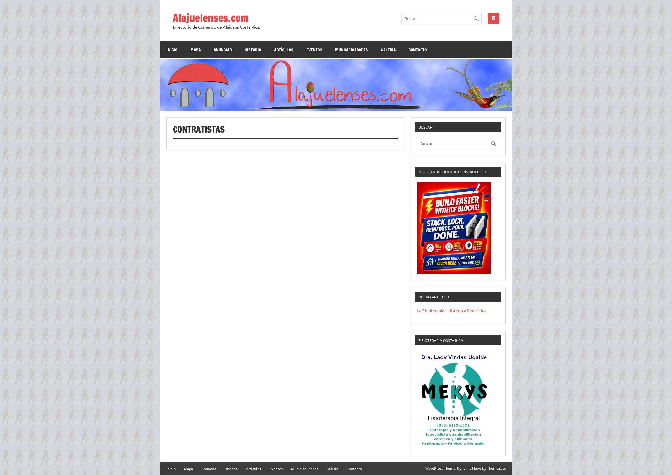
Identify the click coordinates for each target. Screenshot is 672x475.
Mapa (195, 50)
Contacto (418, 50)
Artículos (283, 50)
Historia (253, 50)
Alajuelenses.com (210, 17)
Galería (388, 50)
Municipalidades (351, 50)
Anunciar (223, 50)
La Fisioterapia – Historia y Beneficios (451, 310)
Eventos (314, 50)
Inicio (171, 50)
